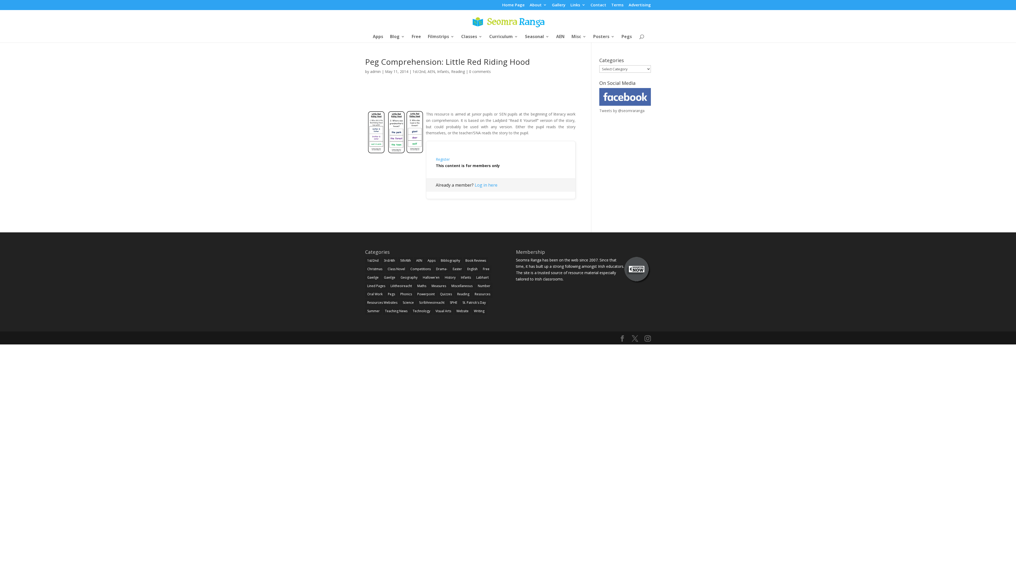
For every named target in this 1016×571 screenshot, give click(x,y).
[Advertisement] (470, 99)
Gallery (558, 5)
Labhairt (482, 277)
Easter (457, 269)
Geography (409, 277)
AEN (560, 37)
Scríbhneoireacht (431, 302)
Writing (479, 311)
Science (408, 302)
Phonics (406, 294)
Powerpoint (426, 294)
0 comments (480, 71)
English (472, 269)
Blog (395, 37)
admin (375, 71)
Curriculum (501, 37)
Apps (378, 37)
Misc (576, 37)
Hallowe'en (431, 277)
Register (443, 159)
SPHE (453, 302)
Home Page (513, 5)
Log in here (486, 185)
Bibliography (450, 260)
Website (462, 311)
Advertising (640, 5)
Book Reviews (475, 260)
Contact (598, 5)
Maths (421, 286)
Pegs (627, 37)
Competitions (420, 269)
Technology (421, 311)
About (536, 5)
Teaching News (396, 311)
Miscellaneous (462, 286)
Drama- (441, 269)
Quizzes (446, 294)
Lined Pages (376, 286)
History (450, 277)
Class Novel (396, 269)
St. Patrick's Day (474, 302)
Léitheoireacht (401, 286)
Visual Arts (443, 311)
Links (575, 5)
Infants (443, 71)
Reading (458, 71)
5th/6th (405, 260)
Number (484, 286)
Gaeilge (373, 277)
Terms (617, 5)
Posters (601, 37)
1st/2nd (418, 71)
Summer (373, 311)
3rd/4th (389, 260)
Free (416, 37)
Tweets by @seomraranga (622, 110)
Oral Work (375, 294)
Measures (439, 286)
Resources (482, 294)
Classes (469, 37)
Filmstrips (438, 37)
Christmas (374, 269)
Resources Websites (382, 302)
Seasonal (534, 37)
